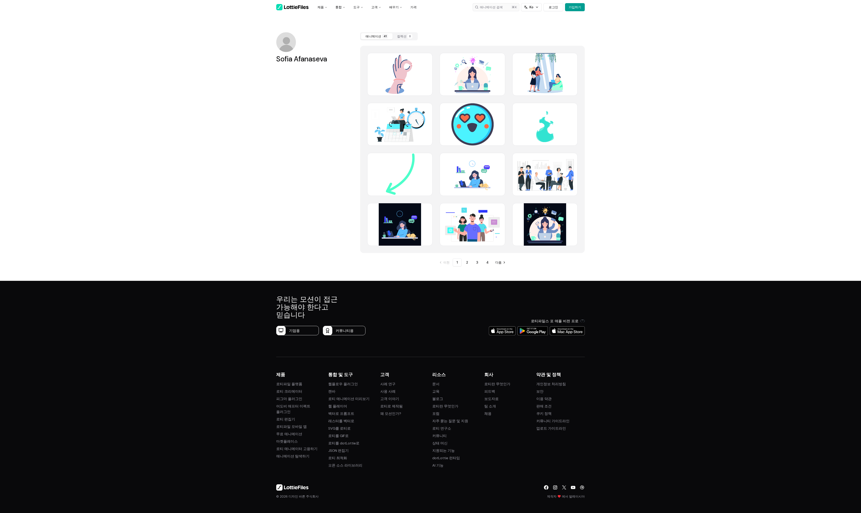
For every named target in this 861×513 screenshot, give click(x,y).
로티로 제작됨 (391, 406)
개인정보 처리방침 (551, 384)
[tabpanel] (472, 149)
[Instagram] (555, 487)
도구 (356, 7)
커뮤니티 (439, 435)
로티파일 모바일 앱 (291, 426)
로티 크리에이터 (289, 391)
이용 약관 (544, 398)
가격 (413, 7)
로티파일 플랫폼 (289, 384)
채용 (487, 413)
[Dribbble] (582, 487)
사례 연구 (388, 384)
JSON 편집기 (338, 450)
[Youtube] (573, 487)
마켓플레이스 (287, 441)
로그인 (553, 7)
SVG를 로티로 (339, 428)
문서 (435, 384)
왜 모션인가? (390, 413)
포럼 (435, 413)
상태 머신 (440, 443)
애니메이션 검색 (491, 7)
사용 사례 (388, 391)
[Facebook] (546, 487)
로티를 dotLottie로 (343, 443)
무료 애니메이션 (289, 434)
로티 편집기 (285, 419)
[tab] (377, 36)
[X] (564, 487)
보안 (540, 391)
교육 (435, 391)
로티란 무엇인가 (445, 406)
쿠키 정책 (544, 413)
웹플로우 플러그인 (343, 384)
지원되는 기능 (443, 450)
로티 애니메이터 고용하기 (296, 448)
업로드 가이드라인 (551, 428)
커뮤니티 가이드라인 (553, 421)
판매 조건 (544, 406)
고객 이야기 (389, 398)
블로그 (437, 398)
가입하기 (575, 7)
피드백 (489, 391)
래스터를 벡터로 (341, 421)
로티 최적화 (337, 458)
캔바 (331, 391)
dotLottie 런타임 (446, 458)
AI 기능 (438, 465)
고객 (374, 7)
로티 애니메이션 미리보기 (349, 398)
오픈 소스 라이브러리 (345, 465)
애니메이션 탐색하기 (292, 456)
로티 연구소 (441, 428)
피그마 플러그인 (289, 398)
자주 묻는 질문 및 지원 (450, 421)
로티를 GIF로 (338, 435)
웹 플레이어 (337, 406)
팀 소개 (490, 406)
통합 (338, 7)
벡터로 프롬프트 (341, 413)
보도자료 (491, 398)
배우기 (394, 7)
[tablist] (389, 36)
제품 (320, 7)
